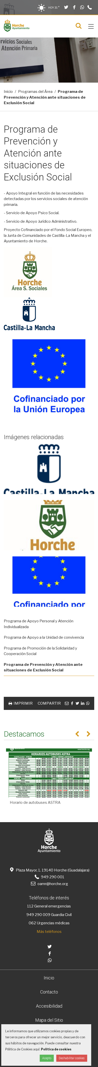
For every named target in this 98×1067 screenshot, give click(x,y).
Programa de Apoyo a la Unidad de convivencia (44, 637)
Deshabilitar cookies (72, 1058)
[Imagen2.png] (49, 469)
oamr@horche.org (52, 884)
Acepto (46, 1058)
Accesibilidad (49, 1006)
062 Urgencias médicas (49, 923)
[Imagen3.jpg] (49, 581)
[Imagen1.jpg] (49, 525)
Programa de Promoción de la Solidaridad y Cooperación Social (40, 651)
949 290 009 (38, 914)
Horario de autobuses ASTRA (35, 802)
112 (30, 906)
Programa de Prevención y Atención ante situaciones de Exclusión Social (43, 667)
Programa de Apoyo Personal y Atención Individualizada (38, 624)
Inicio (8, 91)
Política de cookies (56, 1049)
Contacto (49, 992)
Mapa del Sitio (49, 1020)
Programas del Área (35, 91)
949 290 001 (52, 877)
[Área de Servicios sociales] (16, 30)
